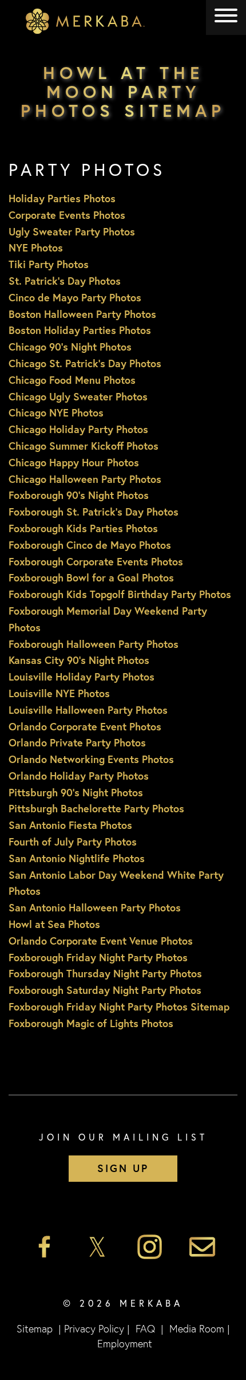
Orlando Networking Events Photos (91, 759)
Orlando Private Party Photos (77, 742)
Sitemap (35, 1328)
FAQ (145, 1328)
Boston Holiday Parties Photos (80, 330)
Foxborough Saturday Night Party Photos (105, 990)
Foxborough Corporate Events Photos (96, 561)
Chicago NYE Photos (56, 412)
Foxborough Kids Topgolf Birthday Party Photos (120, 594)
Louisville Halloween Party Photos (88, 710)
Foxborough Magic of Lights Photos (91, 1023)
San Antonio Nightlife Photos (77, 858)
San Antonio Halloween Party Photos (95, 907)
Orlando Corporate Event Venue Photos (101, 940)
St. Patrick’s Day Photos (65, 281)
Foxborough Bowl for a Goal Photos (91, 577)
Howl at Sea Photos (54, 924)
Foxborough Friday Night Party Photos (98, 957)
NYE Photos (36, 247)
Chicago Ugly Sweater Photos (78, 396)
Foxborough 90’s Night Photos (79, 495)
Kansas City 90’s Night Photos (79, 660)
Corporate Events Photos (67, 215)
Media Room (196, 1328)
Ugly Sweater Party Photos (72, 231)
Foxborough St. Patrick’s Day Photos (93, 511)
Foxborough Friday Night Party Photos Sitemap (119, 1006)
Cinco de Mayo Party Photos (75, 297)
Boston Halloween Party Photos (82, 314)
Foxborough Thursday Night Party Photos (105, 973)
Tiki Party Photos (49, 264)
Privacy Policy (94, 1328)
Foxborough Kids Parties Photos (83, 528)
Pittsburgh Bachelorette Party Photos (96, 808)
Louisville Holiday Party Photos (81, 676)
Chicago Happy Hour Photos (74, 462)
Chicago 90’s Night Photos (70, 346)
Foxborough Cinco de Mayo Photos (90, 545)
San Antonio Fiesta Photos (70, 825)
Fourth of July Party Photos (73, 841)
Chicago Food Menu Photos (72, 380)
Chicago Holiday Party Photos (78, 429)
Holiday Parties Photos (62, 198)
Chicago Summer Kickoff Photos (83, 446)
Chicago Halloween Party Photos (85, 479)
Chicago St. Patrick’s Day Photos (85, 363)
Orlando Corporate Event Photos (85, 726)
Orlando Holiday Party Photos (79, 776)
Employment (124, 1343)
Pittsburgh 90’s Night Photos (76, 792)
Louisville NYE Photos (59, 693)
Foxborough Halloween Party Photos (93, 644)
